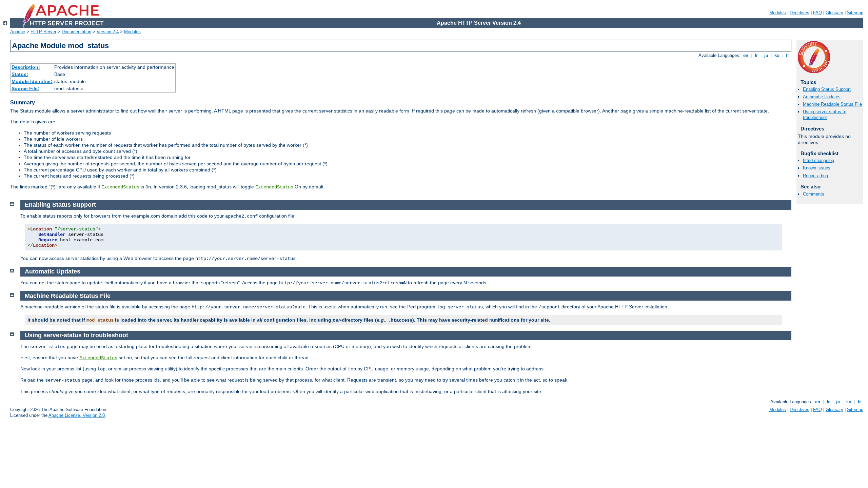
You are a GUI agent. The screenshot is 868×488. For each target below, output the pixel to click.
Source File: (25, 88)
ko (777, 55)
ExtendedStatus (120, 187)
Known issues (816, 167)
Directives (799, 12)
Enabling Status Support (827, 89)
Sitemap (855, 12)
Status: (20, 74)
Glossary (834, 12)
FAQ (817, 12)
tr (787, 55)
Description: (26, 67)
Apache (17, 31)
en (746, 55)
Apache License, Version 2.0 (76, 415)
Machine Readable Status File (832, 104)
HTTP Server (43, 31)
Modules (777, 12)
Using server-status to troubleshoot (824, 114)
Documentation (76, 31)
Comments (813, 194)
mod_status (100, 320)
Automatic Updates (822, 96)
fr (756, 55)
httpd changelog (818, 160)
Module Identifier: (32, 81)
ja (766, 55)
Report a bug (815, 175)
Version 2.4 (108, 31)
